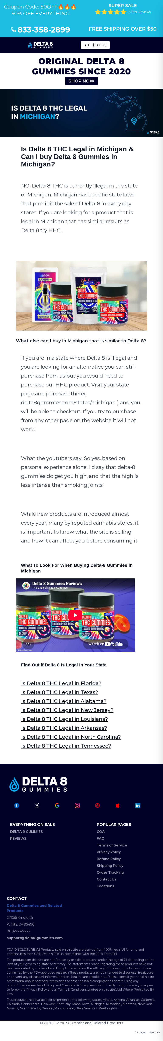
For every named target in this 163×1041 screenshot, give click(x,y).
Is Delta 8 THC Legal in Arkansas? (64, 728)
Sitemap (154, 1032)
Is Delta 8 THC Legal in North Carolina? (71, 737)
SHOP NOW (81, 81)
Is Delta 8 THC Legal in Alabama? (64, 701)
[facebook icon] (16, 805)
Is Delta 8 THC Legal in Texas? (59, 692)
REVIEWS (18, 838)
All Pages (140, 1032)
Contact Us (106, 879)
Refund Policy (109, 859)
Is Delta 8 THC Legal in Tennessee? (66, 746)
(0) (99, 45)
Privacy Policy (109, 852)
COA (101, 832)
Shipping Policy (110, 866)
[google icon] (57, 805)
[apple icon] (117, 805)
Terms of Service (112, 845)
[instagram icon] (77, 805)
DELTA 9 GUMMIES (26, 832)
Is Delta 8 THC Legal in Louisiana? (64, 719)
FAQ (100, 838)
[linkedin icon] (137, 805)
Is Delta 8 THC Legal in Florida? (61, 683)
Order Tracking (110, 873)
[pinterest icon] (97, 805)
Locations (105, 886)
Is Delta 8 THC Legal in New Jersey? (67, 710)
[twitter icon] (36, 805)
